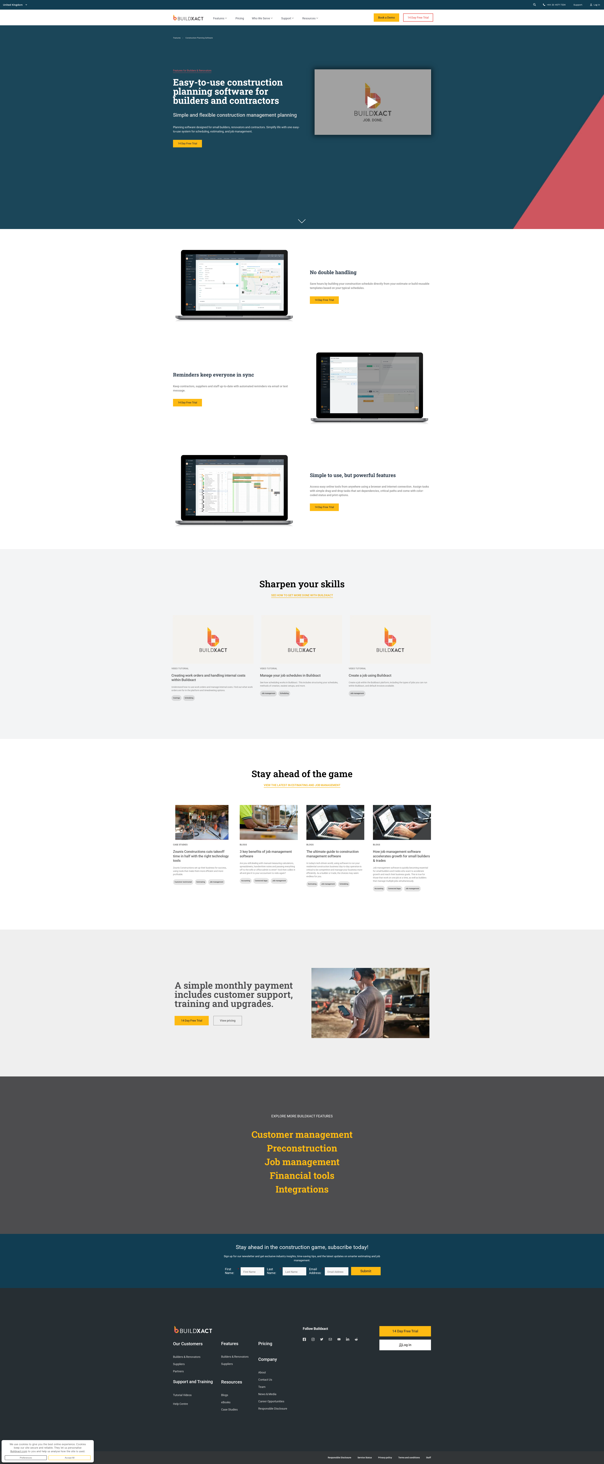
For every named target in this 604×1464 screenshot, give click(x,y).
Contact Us (265, 1379)
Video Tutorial (180, 668)
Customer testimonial (183, 882)
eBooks (225, 1402)
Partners (178, 1371)
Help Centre (180, 1403)
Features (218, 18)
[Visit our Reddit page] (356, 1340)
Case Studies (180, 844)
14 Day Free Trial (418, 17)
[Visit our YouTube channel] (339, 1340)
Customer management (302, 1134)
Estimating (200, 882)
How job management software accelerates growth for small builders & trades (401, 856)
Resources (309, 18)
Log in (596, 4)
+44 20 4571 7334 (556, 4)
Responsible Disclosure (272, 1408)
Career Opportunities (271, 1401)
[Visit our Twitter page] (321, 1340)
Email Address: (316, 1271)
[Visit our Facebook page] (304, 1340)
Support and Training (193, 1381)
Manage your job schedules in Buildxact (290, 675)
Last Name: (274, 1271)
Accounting (245, 881)
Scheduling (189, 698)
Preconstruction (302, 1148)
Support (577, 4)
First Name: (232, 1271)
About (262, 1372)
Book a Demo (386, 17)
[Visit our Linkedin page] (347, 1340)
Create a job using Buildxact (370, 675)
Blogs (243, 844)
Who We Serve (261, 18)
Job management (268, 693)
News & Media (267, 1394)
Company (267, 1359)
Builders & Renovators (186, 1356)
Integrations (302, 1189)
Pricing (239, 18)
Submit (365, 1271)
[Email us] (330, 1340)
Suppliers (179, 1364)
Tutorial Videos (182, 1395)
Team (262, 1387)
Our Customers (188, 1343)
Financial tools (302, 1175)
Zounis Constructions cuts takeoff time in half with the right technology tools (201, 856)
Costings (176, 698)
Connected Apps (261, 881)
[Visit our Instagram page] (313, 1340)
